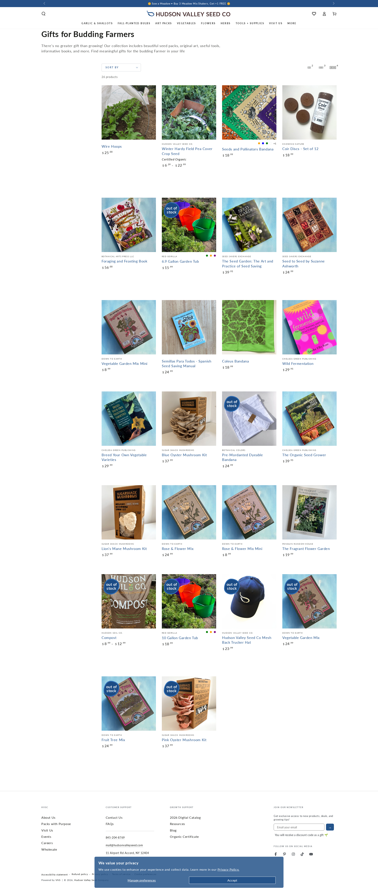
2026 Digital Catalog (185, 817)
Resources (177, 823)
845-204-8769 (115, 837)
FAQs (110, 823)
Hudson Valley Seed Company (91, 880)
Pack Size (167, 177)
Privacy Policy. (228, 869)
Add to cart (119, 165)
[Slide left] (44, 3)
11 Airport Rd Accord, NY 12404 (127, 853)
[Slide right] (333, 3)
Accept (232, 880)
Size (104, 655)
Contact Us (114, 817)
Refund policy (80, 874)
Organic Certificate (184, 836)
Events (46, 836)
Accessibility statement (54, 874)
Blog (173, 830)
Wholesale (49, 849)
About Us (48, 817)
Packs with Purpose (56, 823)
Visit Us (47, 830)
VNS (58, 880)
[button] (43, 13)
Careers (47, 843)
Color (225, 167)
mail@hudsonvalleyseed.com (124, 845)
